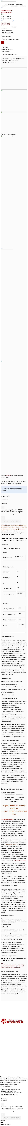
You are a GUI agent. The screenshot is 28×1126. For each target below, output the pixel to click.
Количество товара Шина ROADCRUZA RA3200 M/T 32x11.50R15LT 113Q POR (12, 511)
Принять (15, 1086)
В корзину (5, 521)
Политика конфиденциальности (10, 1073)
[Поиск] (2, 42)
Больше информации (6, 1086)
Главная (3, 58)
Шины (8, 58)
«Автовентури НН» (13, 1050)
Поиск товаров (6, 36)
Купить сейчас (15, 521)
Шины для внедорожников (17, 58)
